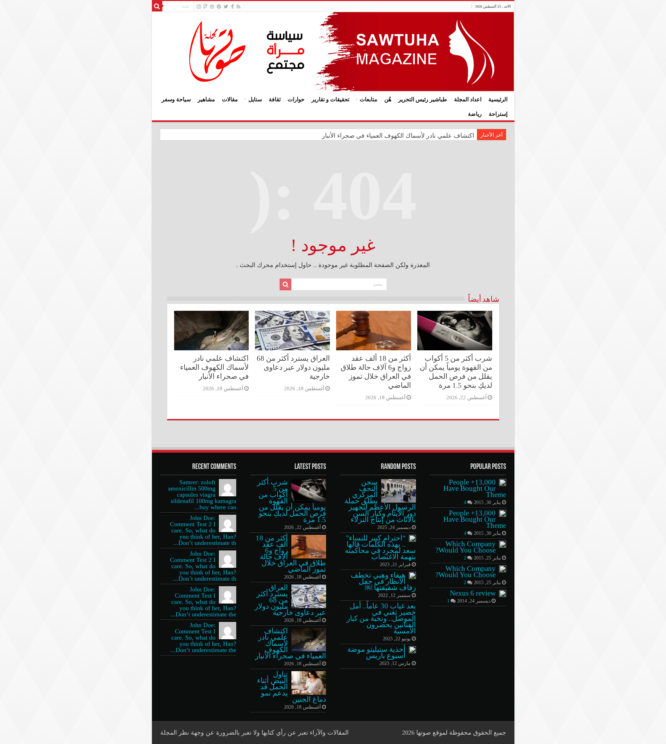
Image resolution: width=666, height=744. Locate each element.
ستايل (255, 99)
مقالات (230, 99)
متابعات (368, 99)
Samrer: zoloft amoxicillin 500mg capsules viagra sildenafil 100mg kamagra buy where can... (202, 495)
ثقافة (275, 99)
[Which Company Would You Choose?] (502, 544)
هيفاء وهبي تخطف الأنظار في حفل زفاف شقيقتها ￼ (383, 581)
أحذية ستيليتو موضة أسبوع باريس (376, 652)
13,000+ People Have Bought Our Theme (474, 488)
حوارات (296, 99)
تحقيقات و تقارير (330, 99)
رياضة (475, 114)
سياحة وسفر (176, 99)
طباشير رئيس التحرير (422, 99)
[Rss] (238, 6)
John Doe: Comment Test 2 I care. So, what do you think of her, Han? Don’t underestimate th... (203, 530)
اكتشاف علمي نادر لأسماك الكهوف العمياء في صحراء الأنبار (398, 135)
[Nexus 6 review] (502, 593)
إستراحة (498, 114)
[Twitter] (226, 6)
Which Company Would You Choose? (465, 547)
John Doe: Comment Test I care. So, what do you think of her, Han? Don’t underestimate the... (203, 602)
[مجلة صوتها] (333, 51)
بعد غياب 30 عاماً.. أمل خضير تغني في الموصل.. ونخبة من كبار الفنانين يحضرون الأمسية (381, 618)
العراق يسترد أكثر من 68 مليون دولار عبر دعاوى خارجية (293, 367)
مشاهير (206, 99)
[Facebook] (232, 6)
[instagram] (199, 6)
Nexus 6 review (473, 593)
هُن (387, 99)
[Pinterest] (219, 6)
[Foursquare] (205, 6)
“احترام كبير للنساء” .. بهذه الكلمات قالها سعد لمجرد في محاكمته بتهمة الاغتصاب (380, 547)
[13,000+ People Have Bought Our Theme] (502, 482)
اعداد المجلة (467, 99)
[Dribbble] (212, 6)
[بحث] (157, 6)
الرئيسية (497, 99)
